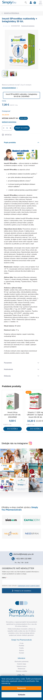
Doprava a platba (21, 671)
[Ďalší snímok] (39, 49)
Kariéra (21, 650)
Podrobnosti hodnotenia (27, 26)
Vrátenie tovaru (21, 666)
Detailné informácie (9, 88)
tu (9, 683)
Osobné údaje (21, 664)
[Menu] (40, 2)
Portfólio (21, 645)
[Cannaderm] (11, 520)
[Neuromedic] (32, 533)
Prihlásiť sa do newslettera (22, 591)
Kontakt (21, 653)
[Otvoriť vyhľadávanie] (26, 2)
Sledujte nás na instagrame (15, 443)
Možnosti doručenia (9, 122)
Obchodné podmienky (21, 661)
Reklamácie (21, 668)
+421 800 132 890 (23, 559)
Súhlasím (21, 695)
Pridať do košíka (21, 128)
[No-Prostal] (11, 533)
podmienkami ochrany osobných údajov (29, 585)
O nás (21, 643)
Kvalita (21, 648)
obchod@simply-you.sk (23, 554)
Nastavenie (21, 688)
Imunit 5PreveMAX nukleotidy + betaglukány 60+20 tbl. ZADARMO (21, 95)
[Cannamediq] (32, 520)
